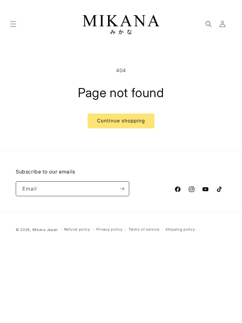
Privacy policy (109, 229)
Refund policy (77, 229)
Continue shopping (121, 121)
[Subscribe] (122, 188)
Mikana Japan (45, 229)
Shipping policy (180, 229)
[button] (13, 24)
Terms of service (144, 229)
